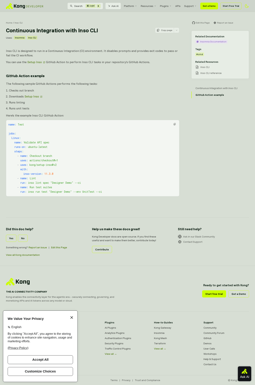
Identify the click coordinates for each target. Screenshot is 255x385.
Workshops (210, 353)
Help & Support (212, 359)
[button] (174, 124)
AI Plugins (110, 327)
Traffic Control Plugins (118, 348)
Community (210, 327)
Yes (11, 238)
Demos (207, 343)
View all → (111, 353)
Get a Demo (209, 5)
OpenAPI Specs (64, 348)
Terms (114, 380)
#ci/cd (199, 54)
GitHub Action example (25, 75)
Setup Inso (34, 62)
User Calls (209, 348)
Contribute (102, 249)
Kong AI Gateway (65, 333)
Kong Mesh (61, 338)
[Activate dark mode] (247, 6)
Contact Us (209, 364)
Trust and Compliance (147, 380)
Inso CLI (19, 22)
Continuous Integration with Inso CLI (216, 88)
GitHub (207, 338)
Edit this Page (59, 247)
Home (9, 22)
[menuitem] (130, 6)
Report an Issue (38, 247)
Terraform (160, 343)
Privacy (126, 380)
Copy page (166, 30)
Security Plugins (114, 343)
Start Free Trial (231, 5)
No (22, 238)
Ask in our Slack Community (199, 236)
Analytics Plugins (115, 333)
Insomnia (19, 37)
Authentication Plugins (118, 338)
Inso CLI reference (211, 73)
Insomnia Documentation (213, 41)
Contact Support (192, 241)
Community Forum (213, 333)
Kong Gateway (63, 327)
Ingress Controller (65, 353)
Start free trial (214, 294)
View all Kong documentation (23, 255)
